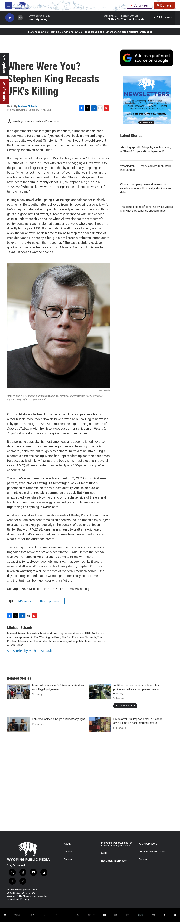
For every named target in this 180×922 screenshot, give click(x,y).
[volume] (20, 18)
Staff (104, 853)
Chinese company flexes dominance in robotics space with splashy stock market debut (146, 188)
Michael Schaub (27, 106)
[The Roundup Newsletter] (146, 99)
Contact (68, 851)
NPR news (24, 601)
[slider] (25, 17)
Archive (143, 859)
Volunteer (141, 5)
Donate (165, 5)
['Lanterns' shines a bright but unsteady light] (18, 724)
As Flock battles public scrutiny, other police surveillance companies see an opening (136, 689)
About (67, 843)
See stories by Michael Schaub (29, 651)
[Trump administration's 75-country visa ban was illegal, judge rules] (18, 691)
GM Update (4, 64)
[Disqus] (90, 783)
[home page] (22, 5)
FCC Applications (148, 843)
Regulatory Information (114, 860)
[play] (9, 18)
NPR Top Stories (50, 601)
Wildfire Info (4, 91)
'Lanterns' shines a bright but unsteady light (58, 719)
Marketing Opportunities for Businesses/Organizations (116, 844)
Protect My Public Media (152, 851)
